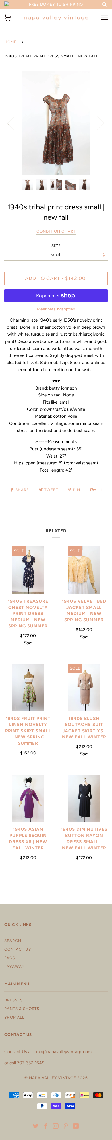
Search (12, 940)
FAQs (9, 958)
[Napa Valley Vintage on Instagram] (56, 1127)
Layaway (14, 966)
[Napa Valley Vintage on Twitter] (36, 1127)
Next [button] (97, 123)
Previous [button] (14, 123)
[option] (56, 123)
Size (56, 245)
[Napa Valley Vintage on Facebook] (46, 1127)
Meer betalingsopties (56, 309)
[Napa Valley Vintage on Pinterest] (66, 1127)
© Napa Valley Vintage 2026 (56, 1077)
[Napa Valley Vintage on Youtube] (76, 1127)
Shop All (14, 1017)
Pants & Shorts (21, 1008)
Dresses (13, 1000)
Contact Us (17, 949)
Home (10, 42)
